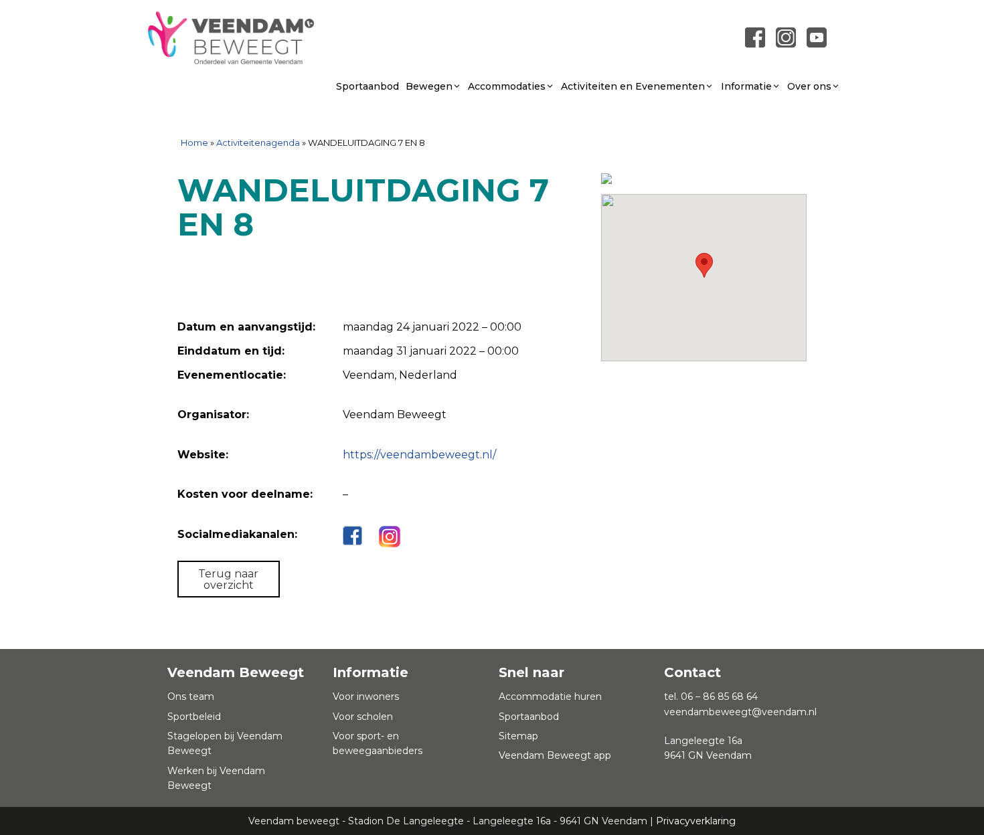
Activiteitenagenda (258, 142)
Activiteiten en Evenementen (633, 86)
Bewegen (429, 86)
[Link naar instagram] (786, 36)
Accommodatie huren (550, 696)
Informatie (746, 86)
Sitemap (518, 736)
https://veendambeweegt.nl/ (419, 454)
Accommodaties (507, 86)
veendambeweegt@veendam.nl (740, 712)
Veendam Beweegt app (555, 755)
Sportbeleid (194, 717)
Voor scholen (363, 717)
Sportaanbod (367, 86)
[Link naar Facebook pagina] (755, 36)
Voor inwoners (366, 696)
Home (194, 142)
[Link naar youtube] (817, 36)
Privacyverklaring (696, 821)
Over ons (809, 86)
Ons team (190, 696)
